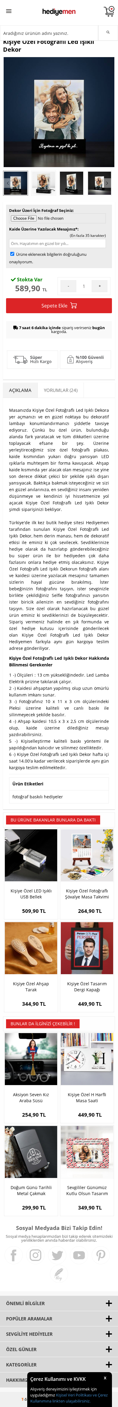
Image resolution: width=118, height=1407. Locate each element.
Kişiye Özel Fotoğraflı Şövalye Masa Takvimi (87, 894)
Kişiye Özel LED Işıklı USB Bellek (31, 894)
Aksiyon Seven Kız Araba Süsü (31, 1097)
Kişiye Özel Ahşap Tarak (31, 987)
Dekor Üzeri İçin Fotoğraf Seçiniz (41, 210)
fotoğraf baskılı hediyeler (37, 797)
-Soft (27, 1399)
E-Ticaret (40, 1399)
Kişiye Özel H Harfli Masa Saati (87, 1097)
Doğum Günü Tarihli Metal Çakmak (31, 1190)
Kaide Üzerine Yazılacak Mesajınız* (43, 229)
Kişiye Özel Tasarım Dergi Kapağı (87, 987)
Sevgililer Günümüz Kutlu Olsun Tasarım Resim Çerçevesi (87, 1191)
